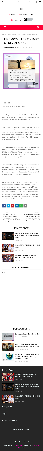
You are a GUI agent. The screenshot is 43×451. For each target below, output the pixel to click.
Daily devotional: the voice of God (27, 334)
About (19, 2)
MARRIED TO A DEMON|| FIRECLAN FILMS (27, 246)
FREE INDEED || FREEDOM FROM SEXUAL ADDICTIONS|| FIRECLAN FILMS (27, 235)
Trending (17, 20)
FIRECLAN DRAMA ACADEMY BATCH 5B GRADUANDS (25, 375)
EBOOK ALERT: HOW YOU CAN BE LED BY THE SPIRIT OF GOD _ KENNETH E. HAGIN (27, 356)
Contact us (11, 2)
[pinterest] (40, 2)
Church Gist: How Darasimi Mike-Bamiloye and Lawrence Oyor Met (27, 345)
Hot (33, 14)
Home (4, 2)
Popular (23, 14)
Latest (13, 14)
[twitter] (32, 2)
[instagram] (36, 2)
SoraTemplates (17, 445)
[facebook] (29, 2)
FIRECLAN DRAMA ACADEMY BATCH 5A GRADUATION (25, 256)
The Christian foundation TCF (12, 47)
